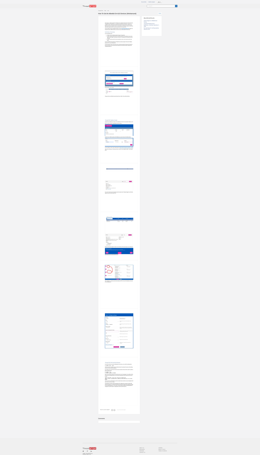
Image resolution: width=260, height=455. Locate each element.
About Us (141, 447)
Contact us (142, 452)
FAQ (105, 10)
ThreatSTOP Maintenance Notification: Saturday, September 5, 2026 (151, 25)
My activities (143, 1)
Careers (160, 447)
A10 (108, 10)
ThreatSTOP (100, 10)
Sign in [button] (159, 2)
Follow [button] (160, 13)
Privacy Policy (161, 449)
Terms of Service (162, 450)
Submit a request (151, 1)
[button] (112, 410)
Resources (142, 449)
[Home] (89, 6)
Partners (141, 450)
